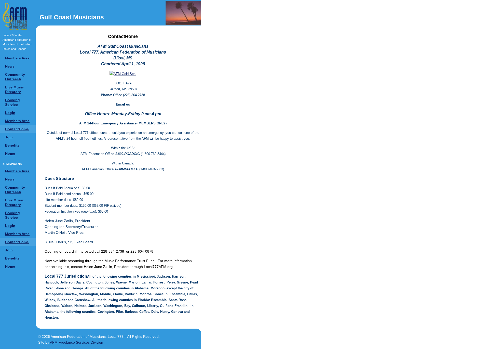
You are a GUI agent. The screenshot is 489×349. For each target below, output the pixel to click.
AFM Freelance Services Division (76, 342)
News (10, 66)
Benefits (12, 145)
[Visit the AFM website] (15, 16)
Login (10, 113)
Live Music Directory (14, 89)
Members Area (17, 58)
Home (10, 153)
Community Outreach (15, 76)
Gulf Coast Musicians (71, 17)
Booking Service (12, 102)
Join (9, 137)
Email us (123, 104)
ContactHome (17, 129)
